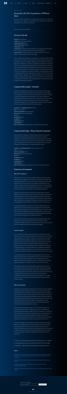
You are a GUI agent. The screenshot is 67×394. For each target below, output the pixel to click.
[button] (26, 3)
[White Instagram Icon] (34, 389)
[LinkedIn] (32, 389)
